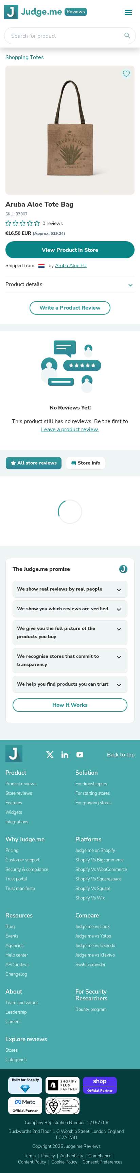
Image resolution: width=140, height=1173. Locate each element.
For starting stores (92, 793)
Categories (16, 1060)
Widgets (13, 812)
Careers (12, 1022)
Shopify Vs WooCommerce (101, 869)
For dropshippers (91, 784)
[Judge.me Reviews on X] (50, 755)
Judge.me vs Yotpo (93, 936)
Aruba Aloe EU (71, 265)
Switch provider (90, 965)
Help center (16, 955)
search (127, 36)
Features (13, 803)
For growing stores (93, 803)
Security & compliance (26, 869)
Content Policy (32, 1162)
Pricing (12, 850)
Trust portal (16, 879)
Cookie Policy (64, 1162)
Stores (11, 1050)
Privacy (48, 1156)
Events (11, 936)
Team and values (21, 1003)
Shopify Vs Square (92, 889)
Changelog (16, 974)
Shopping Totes (24, 57)
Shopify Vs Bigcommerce (99, 860)
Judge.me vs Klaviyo (95, 955)
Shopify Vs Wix (90, 898)
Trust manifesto (20, 889)
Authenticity (71, 1156)
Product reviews (20, 784)
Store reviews (18, 793)
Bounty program (91, 1009)
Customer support (22, 860)
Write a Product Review (70, 308)
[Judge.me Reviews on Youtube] (80, 755)
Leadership (16, 1012)
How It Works (70, 705)
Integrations (16, 822)
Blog (10, 927)
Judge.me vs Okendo (95, 946)
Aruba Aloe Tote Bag (39, 204)
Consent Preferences (102, 1162)
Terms (30, 1156)
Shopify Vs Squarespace (98, 879)
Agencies (14, 946)
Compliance (99, 1156)
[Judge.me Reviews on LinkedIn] (65, 755)
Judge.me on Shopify (95, 850)
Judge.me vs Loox (92, 927)
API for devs (17, 965)
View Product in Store (70, 250)
